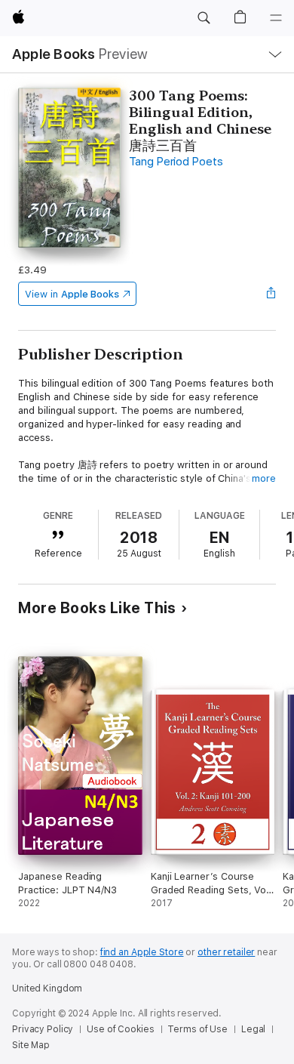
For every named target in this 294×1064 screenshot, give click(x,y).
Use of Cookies (120, 1029)
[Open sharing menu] (271, 294)
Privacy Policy (42, 1029)
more (264, 478)
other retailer (226, 952)
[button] (203, 18)
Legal (253, 1029)
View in (72, 294)
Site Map (31, 1045)
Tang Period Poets (175, 161)
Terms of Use (197, 1029)
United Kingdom (47, 988)
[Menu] (276, 18)
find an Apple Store (142, 952)
